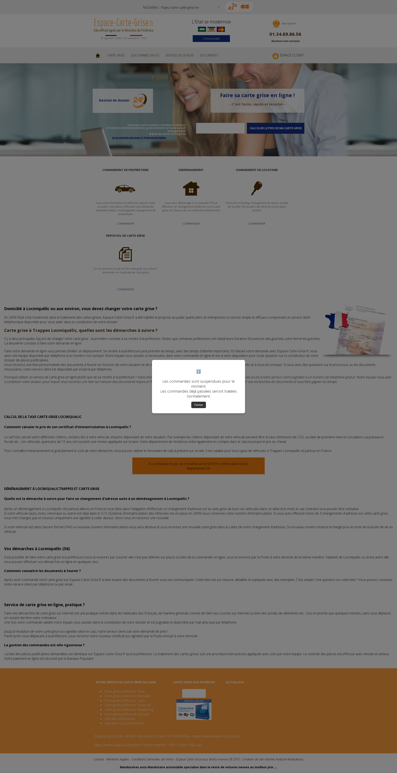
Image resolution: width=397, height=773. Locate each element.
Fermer (198, 404)
